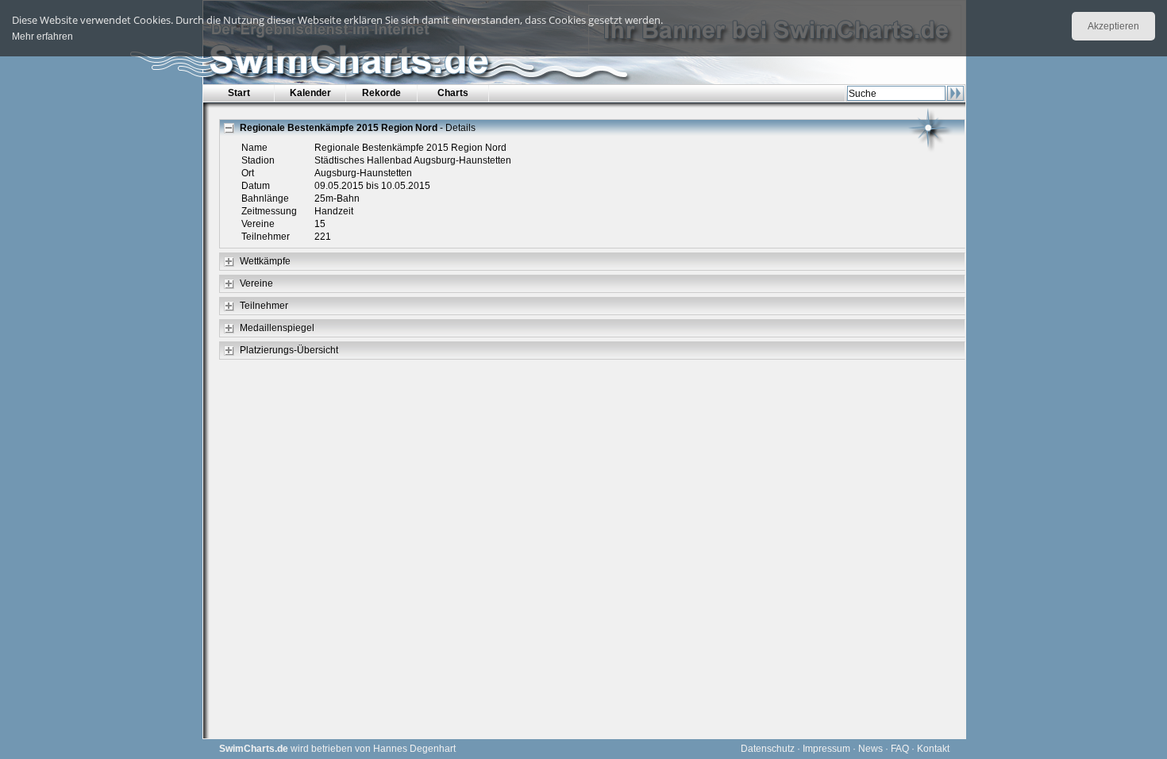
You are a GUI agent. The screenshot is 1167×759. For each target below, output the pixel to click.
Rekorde (381, 92)
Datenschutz (768, 748)
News (870, 748)
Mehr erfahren (42, 36)
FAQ (900, 748)
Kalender (310, 92)
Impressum (826, 748)
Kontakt (933, 748)
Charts (452, 92)
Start (239, 92)
